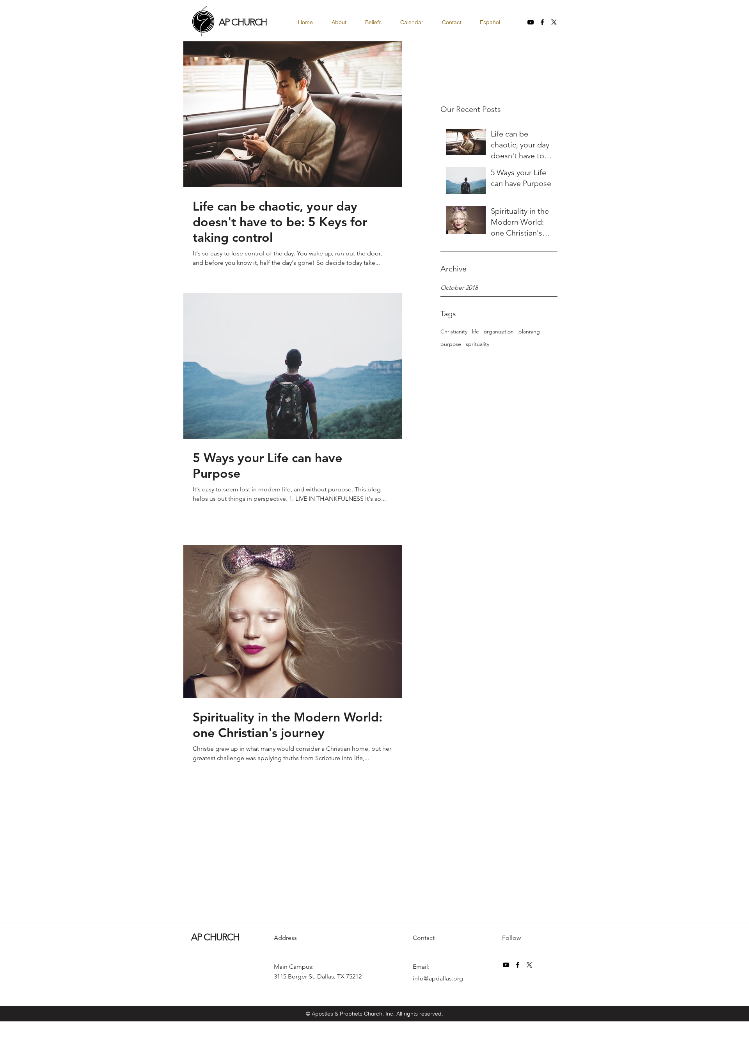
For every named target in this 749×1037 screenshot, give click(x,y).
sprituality (477, 343)
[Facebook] (542, 22)
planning (529, 331)
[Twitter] (554, 22)
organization (499, 331)
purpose (450, 343)
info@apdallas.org (438, 978)
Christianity (453, 331)
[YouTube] (530, 22)
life (475, 331)
